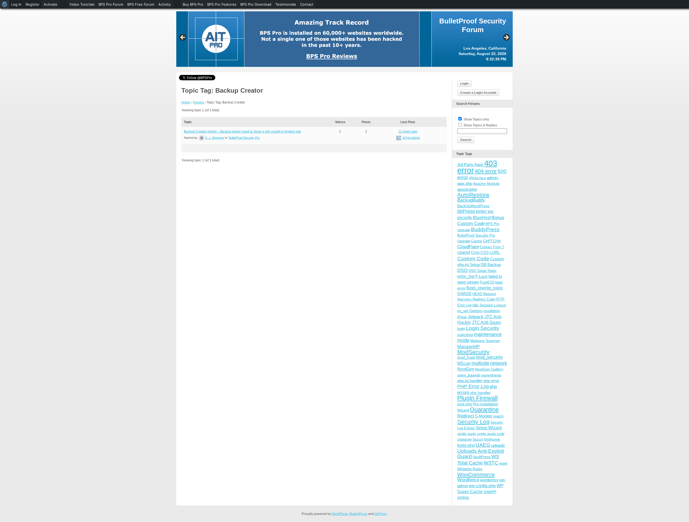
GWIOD (464, 293)
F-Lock (481, 276)
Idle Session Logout (489, 305)
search (498, 416)
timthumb (492, 439)
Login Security (482, 328)
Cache (476, 241)
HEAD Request (484, 294)
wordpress (489, 480)
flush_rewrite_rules (484, 288)
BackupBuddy (471, 200)
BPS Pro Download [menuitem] (255, 4)
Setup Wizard (489, 428)
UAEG (483, 445)
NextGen (465, 369)
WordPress (340, 514)
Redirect (465, 416)
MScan (464, 363)
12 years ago (407, 131)
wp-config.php (482, 485)
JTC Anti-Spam (486, 322)
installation (491, 311)
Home (185, 102)
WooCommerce (476, 475)
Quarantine (484, 409)
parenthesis (491, 375)
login (461, 328)
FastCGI (487, 282)
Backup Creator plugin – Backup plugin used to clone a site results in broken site (242, 131)
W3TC (491, 463)
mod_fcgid (466, 357)
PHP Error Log (473, 386)
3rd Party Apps (470, 164)
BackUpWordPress (473, 206)
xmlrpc (463, 497)
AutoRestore (473, 195)
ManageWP (468, 346)
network (498, 363)
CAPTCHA (492, 241)
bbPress (466, 211)
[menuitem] (4, 4)
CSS (484, 252)
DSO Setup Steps (483, 271)
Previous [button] (183, 38)
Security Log (473, 422)
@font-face (477, 178)
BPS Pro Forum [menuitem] (111, 4)
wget (503, 463)
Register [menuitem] (33, 4)
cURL (495, 252)
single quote (466, 434)
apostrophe (467, 189)
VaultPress (482, 457)
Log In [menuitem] (16, 4)
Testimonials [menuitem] (285, 4)
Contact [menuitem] (306, 4)
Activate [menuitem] (50, 4)
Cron (475, 252)
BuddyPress (485, 229)
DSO (462, 270)
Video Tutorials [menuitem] (81, 4)
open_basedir (469, 375)
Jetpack (476, 316)
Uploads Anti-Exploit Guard (480, 453)
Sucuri (478, 439)
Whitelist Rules (469, 469)
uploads (498, 445)
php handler (480, 392)
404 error (486, 171)
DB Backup (491, 264)
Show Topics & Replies (480, 125)
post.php (464, 404)
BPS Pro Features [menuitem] (221, 4)
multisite (480, 363)
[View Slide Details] (344, 39)
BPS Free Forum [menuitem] (140, 4)
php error (491, 380)
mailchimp (465, 335)
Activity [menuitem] (164, 4)
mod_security (489, 357)
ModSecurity (473, 352)
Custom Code (473, 258)
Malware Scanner (485, 340)
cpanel (463, 252)
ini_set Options (470, 311)
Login (464, 83)
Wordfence (468, 479)
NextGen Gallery (489, 369)
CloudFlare (468, 246)
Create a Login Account (478, 93)
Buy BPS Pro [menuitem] (193, 4)
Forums (198, 102)
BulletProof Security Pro (244, 137)
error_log (465, 276)
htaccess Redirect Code (476, 299)
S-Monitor (483, 416)
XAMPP (489, 492)
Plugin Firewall (477, 398)
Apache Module (486, 183)
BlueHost (482, 217)
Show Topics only (476, 119)
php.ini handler (470, 380)
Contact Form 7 (492, 247)
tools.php (466, 445)
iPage (462, 317)
